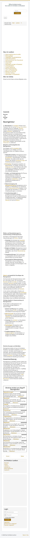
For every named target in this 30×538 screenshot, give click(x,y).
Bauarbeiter (22, 240)
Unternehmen (7, 467)
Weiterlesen (20, 396)
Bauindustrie (6, 378)
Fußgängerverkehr (9, 167)
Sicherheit (15, 320)
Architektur (16, 125)
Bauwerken (9, 131)
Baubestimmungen (20, 160)
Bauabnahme (7, 446)
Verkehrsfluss (15, 179)
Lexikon (6, 464)
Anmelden (7, 519)
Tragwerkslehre (7, 416)
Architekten (10, 355)
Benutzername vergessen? (10, 523)
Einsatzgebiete (15, 148)
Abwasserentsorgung (10, 185)
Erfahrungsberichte (8, 468)
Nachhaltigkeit (8, 325)
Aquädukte (10, 283)
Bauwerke (5, 281)
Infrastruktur (6, 142)
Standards (21, 289)
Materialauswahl (9, 313)
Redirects (6, 465)
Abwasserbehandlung (14, 188)
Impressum (6, 470)
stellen (22, 374)
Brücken (21, 128)
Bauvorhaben (6, 141)
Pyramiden (14, 281)
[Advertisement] (15, 38)
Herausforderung (21, 251)
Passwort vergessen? (9, 525)
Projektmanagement (10, 333)
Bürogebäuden (8, 157)
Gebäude (7, 160)
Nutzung (7, 200)
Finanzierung (7, 410)
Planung (18, 127)
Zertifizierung (23, 292)
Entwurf (15, 310)
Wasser (17, 200)
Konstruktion (23, 127)
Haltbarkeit (7, 316)
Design (24, 355)
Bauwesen (23, 349)
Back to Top (25, 535)
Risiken (16, 238)
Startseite (6, 463)
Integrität (6, 404)
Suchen (18, 13)
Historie (5, 275)
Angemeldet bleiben (10, 517)
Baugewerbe (7, 428)
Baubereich (6, 422)
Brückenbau (8, 164)
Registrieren (7, 522)
